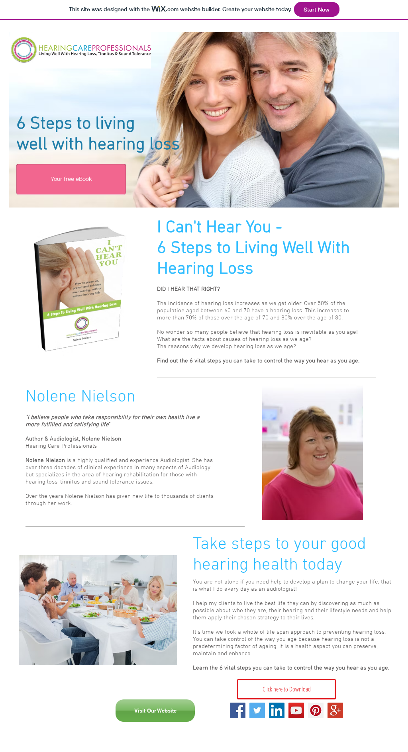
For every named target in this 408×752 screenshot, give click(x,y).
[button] (71, 179)
